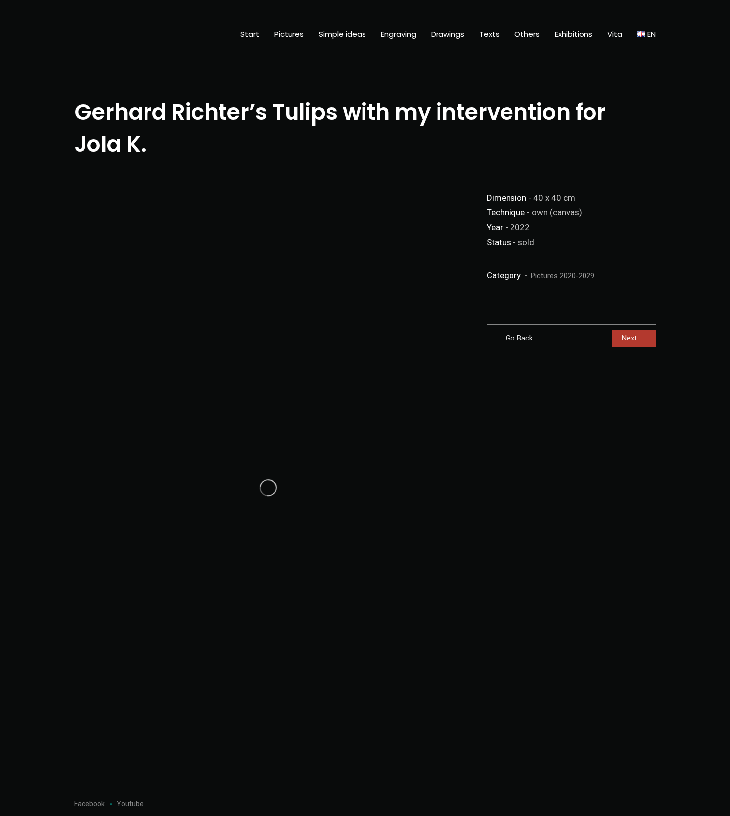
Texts (489, 34)
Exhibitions (573, 34)
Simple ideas (342, 34)
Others (527, 34)
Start (249, 34)
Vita (614, 34)
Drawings (447, 34)
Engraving (398, 34)
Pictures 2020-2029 (562, 276)
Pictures (289, 34)
